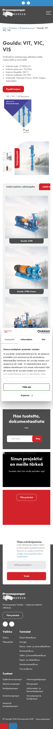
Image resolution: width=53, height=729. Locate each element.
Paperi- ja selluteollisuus (30, 660)
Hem (5, 28)
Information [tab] (26, 339)
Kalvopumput (32, 683)
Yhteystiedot (26, 497)
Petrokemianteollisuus (29, 664)
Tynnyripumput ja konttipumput (34, 697)
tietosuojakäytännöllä (32, 554)
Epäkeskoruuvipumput (12, 679)
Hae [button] (38, 438)
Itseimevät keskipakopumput (10, 705)
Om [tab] (43, 339)
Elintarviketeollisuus (28, 637)
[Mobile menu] (49, 13)
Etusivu (5, 637)
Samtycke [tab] (9, 339)
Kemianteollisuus (27, 651)
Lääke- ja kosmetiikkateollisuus (33, 655)
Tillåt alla (26, 387)
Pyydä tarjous (13, 89)
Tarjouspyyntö (17, 158)
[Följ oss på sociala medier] (5, 625)
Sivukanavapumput (11, 695)
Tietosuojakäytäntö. (43, 719)
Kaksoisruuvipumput (11, 683)
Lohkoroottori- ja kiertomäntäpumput (35, 690)
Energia (23, 642)
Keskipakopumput (27, 28)
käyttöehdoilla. (22, 556)
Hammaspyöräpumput (36, 679)
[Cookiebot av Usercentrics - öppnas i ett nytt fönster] (38, 332)
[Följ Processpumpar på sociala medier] (23, 3)
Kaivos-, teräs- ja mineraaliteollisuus (35, 646)
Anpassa (25, 395)
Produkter (13, 28)
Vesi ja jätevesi (26, 668)
